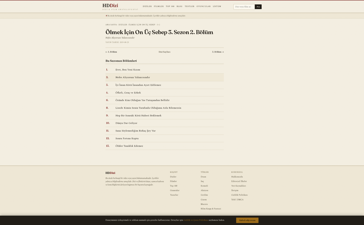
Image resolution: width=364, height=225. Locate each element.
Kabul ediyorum (247, 220)
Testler (190, 6)
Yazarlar (174, 195)
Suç (202, 181)
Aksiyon (204, 190)
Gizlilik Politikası (239, 195)
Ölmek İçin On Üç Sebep (142, 24)
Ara (258, 7)
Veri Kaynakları (238, 186)
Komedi (204, 186)
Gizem (204, 199)
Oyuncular (204, 6)
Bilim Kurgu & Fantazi (211, 208)
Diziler (147, 6)
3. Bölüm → (218, 51)
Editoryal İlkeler (239, 181)
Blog (180, 6)
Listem (217, 6)
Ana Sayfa (111, 24)
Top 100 (170, 6)
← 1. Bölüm (111, 51)
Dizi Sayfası (164, 51)
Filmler (159, 6)
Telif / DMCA (237, 199)
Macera (204, 204)
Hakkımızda (237, 176)
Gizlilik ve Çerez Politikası (195, 220)
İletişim (234, 190)
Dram (203, 176)
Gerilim (204, 195)
